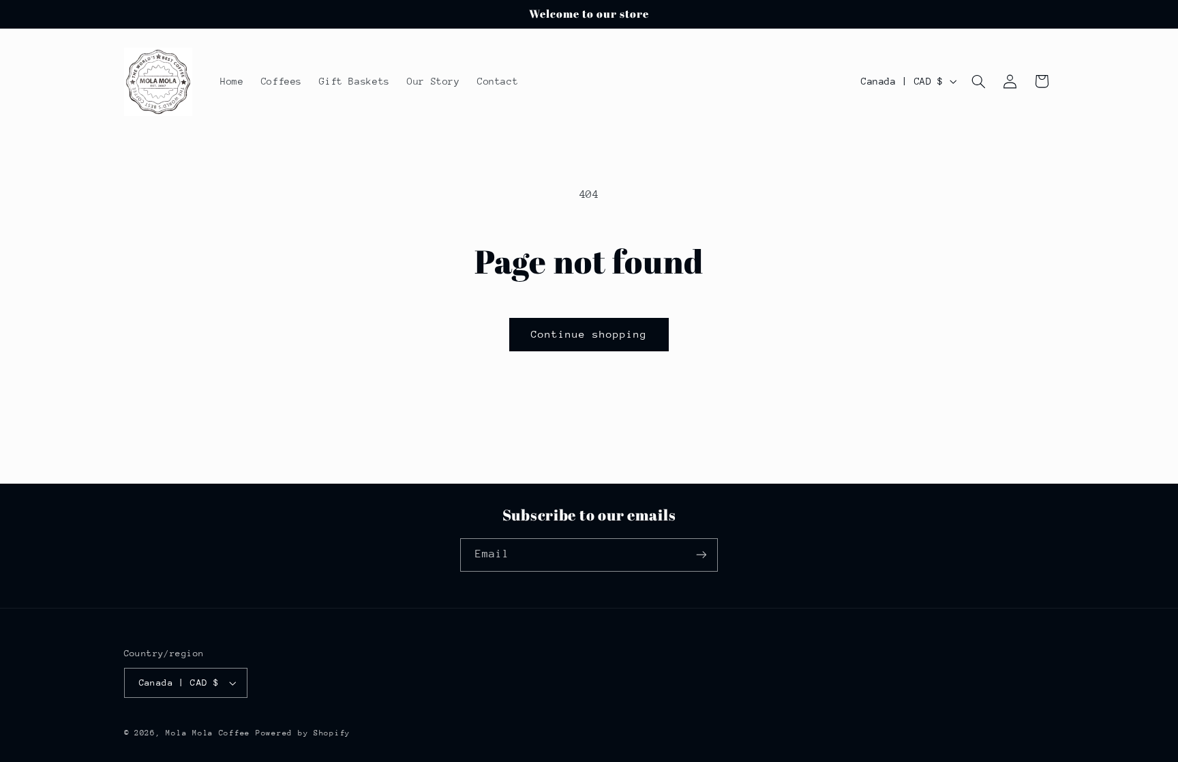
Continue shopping (589, 334)
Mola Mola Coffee (208, 733)
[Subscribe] (701, 555)
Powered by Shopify (303, 733)
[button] (978, 81)
